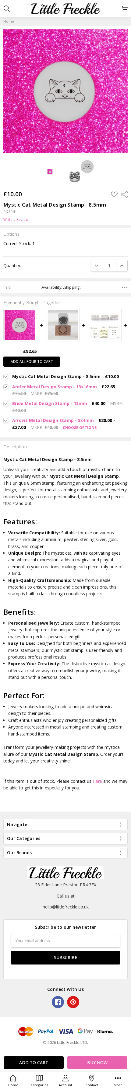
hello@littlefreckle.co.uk (66, 907)
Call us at (66, 896)
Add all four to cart (32, 361)
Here (98, 781)
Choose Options (80, 427)
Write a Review (15, 219)
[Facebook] (58, 1002)
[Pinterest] (73, 1002)
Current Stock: (19, 243)
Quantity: (12, 265)
